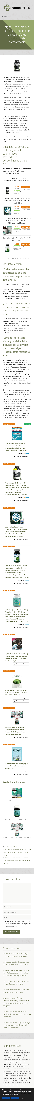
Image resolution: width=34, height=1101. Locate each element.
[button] (31, 16)
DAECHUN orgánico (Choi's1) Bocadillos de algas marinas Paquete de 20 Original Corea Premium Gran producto (15, 730)
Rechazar (15, 1098)
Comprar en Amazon (22, 456)
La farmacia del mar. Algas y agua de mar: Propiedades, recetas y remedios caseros (16, 766)
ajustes (16, 1094)
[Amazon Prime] (26, 453)
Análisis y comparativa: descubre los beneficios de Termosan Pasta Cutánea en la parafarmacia (17, 1014)
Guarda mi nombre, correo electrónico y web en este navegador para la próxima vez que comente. (18, 924)
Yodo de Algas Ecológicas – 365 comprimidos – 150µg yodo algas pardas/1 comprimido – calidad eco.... (17, 180)
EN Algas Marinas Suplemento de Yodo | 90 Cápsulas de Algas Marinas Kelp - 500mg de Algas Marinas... (17, 220)
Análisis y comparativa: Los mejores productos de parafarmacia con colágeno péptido (16, 860)
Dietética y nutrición (11, 847)
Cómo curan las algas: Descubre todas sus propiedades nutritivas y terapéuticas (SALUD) (16, 692)
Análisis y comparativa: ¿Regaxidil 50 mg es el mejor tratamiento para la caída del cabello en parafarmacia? (17, 1025)
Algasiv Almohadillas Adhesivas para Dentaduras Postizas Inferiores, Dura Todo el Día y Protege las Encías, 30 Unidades (16, 447)
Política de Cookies (26, 1091)
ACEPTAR (6, 1098)
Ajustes (23, 1098)
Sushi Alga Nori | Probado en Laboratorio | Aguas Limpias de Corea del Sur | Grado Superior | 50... (17, 200)
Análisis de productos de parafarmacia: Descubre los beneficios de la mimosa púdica (17, 852)
